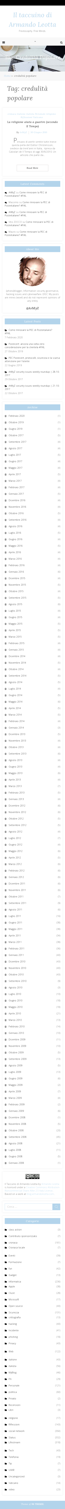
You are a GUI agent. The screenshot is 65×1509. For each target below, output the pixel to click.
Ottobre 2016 (16, 513)
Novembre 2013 (17, 740)
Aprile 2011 (15, 935)
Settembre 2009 (17, 1058)
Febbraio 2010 (17, 1026)
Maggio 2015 (16, 623)
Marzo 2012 (15, 864)
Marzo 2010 (15, 1019)
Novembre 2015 (17, 584)
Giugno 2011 (15, 922)
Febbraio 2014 (17, 721)
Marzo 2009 (15, 1097)
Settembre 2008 (17, 1136)
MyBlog (12, 1372)
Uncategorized (17, 1476)
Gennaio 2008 (16, 1162)
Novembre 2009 (17, 1045)
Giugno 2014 (15, 695)
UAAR (11, 1469)
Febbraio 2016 (17, 565)
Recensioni (14, 1404)
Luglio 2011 (15, 916)
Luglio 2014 (15, 688)
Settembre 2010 (17, 980)
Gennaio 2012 (16, 877)
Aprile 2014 (15, 708)
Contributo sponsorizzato (23, 1236)
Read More (32, 168)
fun (10, 1268)
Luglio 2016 (15, 532)
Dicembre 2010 (17, 961)
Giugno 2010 (15, 1000)
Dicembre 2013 (17, 734)
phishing (13, 1336)
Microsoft (14, 1299)
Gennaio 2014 (16, 727)
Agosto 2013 (15, 760)
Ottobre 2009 (16, 1052)
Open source (16, 1305)
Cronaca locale (17, 1247)
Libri (11, 1409)
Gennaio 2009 (16, 1110)
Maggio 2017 (16, 467)
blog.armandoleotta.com (40, 1193)
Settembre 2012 (17, 825)
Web (11, 1351)
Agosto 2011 (15, 909)
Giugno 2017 (15, 461)
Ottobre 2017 (16, 435)
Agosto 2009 (15, 1065)
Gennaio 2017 (16, 493)
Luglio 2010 (15, 993)
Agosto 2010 (15, 987)
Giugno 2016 (15, 539)
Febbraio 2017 (17, 487)
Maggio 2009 (16, 1084)
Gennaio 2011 (16, 955)
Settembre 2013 (17, 753)
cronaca (12, 113)
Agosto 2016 (15, 526)
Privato (12, 1398)
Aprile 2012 (15, 857)
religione (51, 113)
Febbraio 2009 (17, 1104)
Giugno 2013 (15, 766)
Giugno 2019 (15, 428)
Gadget (13, 1275)
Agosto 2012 (15, 831)
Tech (11, 1450)
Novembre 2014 (17, 662)
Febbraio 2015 (17, 643)
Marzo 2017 (15, 480)
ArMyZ (23, 132)
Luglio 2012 (15, 838)
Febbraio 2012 (17, 870)
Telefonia (14, 1456)
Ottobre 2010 (16, 974)
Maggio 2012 (16, 851)
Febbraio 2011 (17, 948)
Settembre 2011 (17, 903)
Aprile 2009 (15, 1091)
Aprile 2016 (15, 552)
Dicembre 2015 (17, 578)
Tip (10, 1463)
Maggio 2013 (16, 773)
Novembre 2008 (17, 1123)
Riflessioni (26, 117)
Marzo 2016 (15, 558)
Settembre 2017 (17, 441)
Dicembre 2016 (17, 500)
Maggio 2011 (16, 929)
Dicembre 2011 (17, 883)
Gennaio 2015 (16, 649)
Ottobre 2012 (16, 818)
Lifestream (14, 1442)
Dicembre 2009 (17, 1039)
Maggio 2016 (16, 545)
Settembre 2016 (17, 519)
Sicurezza (14, 1312)
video (12, 1489)
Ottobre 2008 (16, 1130)
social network (16, 1430)
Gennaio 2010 (16, 1032)
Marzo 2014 (15, 714)
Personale (40, 113)
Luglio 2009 (15, 1071)
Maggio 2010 (16, 1006)
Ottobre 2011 (16, 896)
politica (13, 1391)
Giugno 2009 (15, 1078)
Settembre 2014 (17, 675)
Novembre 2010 (17, 968)
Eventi (12, 1255)
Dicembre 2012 (17, 805)
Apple (12, 1286)
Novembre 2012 (17, 812)
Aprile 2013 (15, 779)
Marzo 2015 (15, 636)
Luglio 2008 (15, 1149)
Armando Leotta (50, 1183)
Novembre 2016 (17, 506)
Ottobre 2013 (16, 747)
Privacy (12, 1343)
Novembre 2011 (17, 890)
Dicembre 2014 (17, 656)
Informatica (15, 1281)
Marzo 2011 (15, 942)
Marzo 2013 (15, 786)
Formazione (15, 1262)
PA (10, 1379)
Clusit (12, 1292)
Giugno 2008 (15, 1156)
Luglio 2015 (15, 610)
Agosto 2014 (15, 682)
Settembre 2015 (17, 597)
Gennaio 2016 (16, 571)
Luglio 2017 (15, 454)
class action (15, 1229)
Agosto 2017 (15, 448)
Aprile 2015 (15, 630)
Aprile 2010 (15, 1013)
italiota (30, 113)
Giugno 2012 (15, 844)
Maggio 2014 (16, 701)
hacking (13, 1323)
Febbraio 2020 (17, 415)
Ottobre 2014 (16, 669)
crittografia (15, 1317)
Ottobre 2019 (16, 422)
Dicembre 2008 (17, 1117)
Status (12, 1437)
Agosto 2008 (15, 1143)
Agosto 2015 (15, 604)
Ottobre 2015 (16, 591)
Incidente (14, 1330)
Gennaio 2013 (16, 799)
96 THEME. (38, 1504)
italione (21, 113)
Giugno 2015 (15, 617)
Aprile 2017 (15, 474)
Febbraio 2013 (17, 792)
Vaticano (38, 117)
